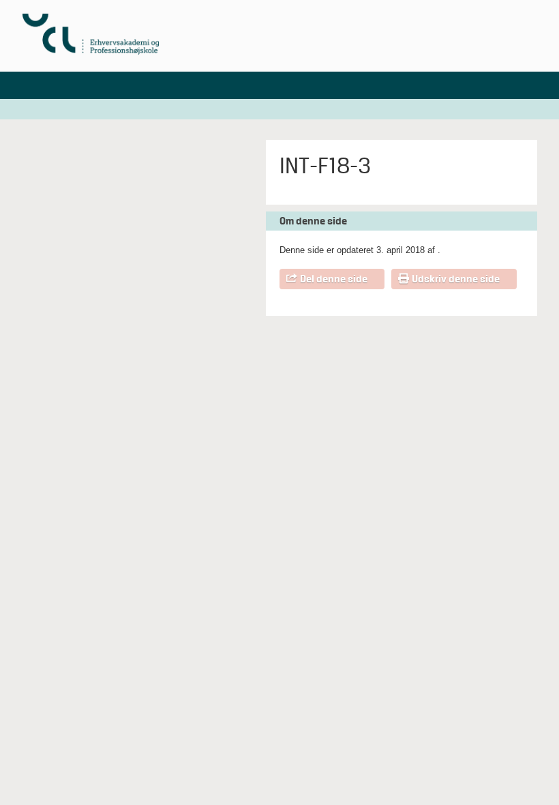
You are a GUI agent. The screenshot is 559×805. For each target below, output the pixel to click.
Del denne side (333, 279)
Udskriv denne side (456, 279)
